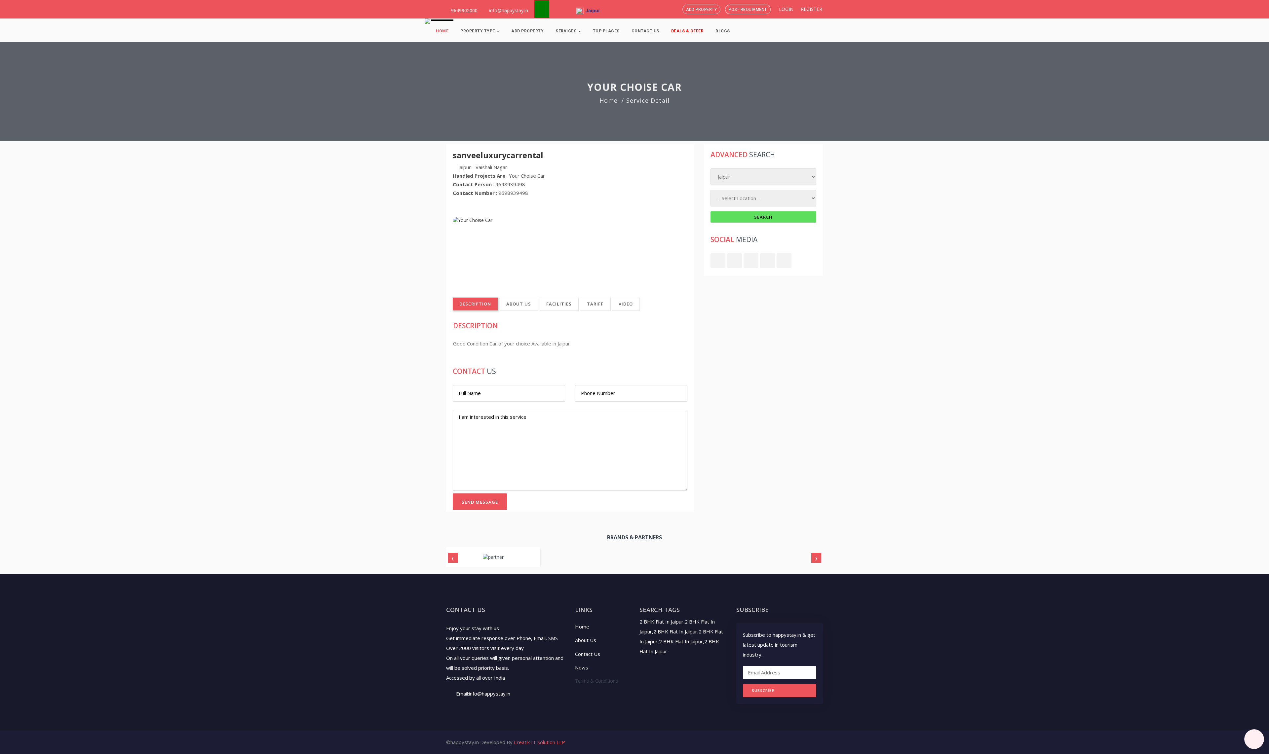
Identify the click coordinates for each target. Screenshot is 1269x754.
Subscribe (763, 690)
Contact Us (645, 31)
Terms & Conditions (596, 681)
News (581, 667)
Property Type (478, 31)
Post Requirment (748, 9)
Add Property (701, 9)
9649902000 (464, 10)
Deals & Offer (687, 31)
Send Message (480, 502)
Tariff (595, 304)
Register (810, 9)
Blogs (722, 31)
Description (475, 304)
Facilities (559, 304)
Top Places (606, 31)
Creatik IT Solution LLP (539, 742)
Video (626, 304)
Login (785, 9)
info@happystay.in (508, 10)
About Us (518, 304)
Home (442, 31)
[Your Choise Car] (490, 250)
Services (567, 31)
